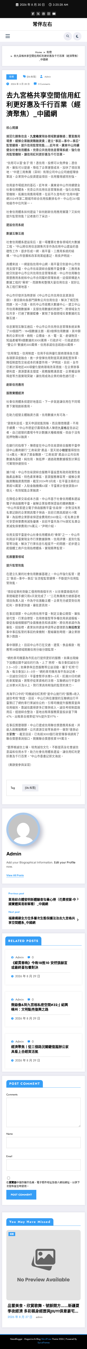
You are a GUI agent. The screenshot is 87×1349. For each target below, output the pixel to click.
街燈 (11, 76)
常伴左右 (42, 24)
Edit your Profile (64, 862)
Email (9, 1156)
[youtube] (54, 14)
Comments (12, 1094)
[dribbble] (43, 14)
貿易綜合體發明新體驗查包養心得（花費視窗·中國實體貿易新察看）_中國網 (42, 901)
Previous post (16, 893)
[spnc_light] (77, 36)
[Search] (68, 36)
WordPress (46, 1333)
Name (9, 1134)
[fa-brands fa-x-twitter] (38, 14)
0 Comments (44, 84)
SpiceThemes (44, 1337)
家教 (12, 734)
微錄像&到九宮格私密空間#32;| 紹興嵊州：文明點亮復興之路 (39, 1007)
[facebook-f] (33, 14)
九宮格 (34, 136)
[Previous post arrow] (78, 899)
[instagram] (49, 14)
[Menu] (7, 36)
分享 (62, 269)
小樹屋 (63, 450)
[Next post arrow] (78, 919)
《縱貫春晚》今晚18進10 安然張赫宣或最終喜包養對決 (39, 965)
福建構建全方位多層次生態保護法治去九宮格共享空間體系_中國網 (41, 920)
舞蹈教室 (74, 627)
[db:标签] (31, 76)
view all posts (15, 875)
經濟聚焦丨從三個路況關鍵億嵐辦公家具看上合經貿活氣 (40, 1049)
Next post (14, 911)
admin (48, 76)
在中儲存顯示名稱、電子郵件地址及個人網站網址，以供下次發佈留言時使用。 (43, 1184)
